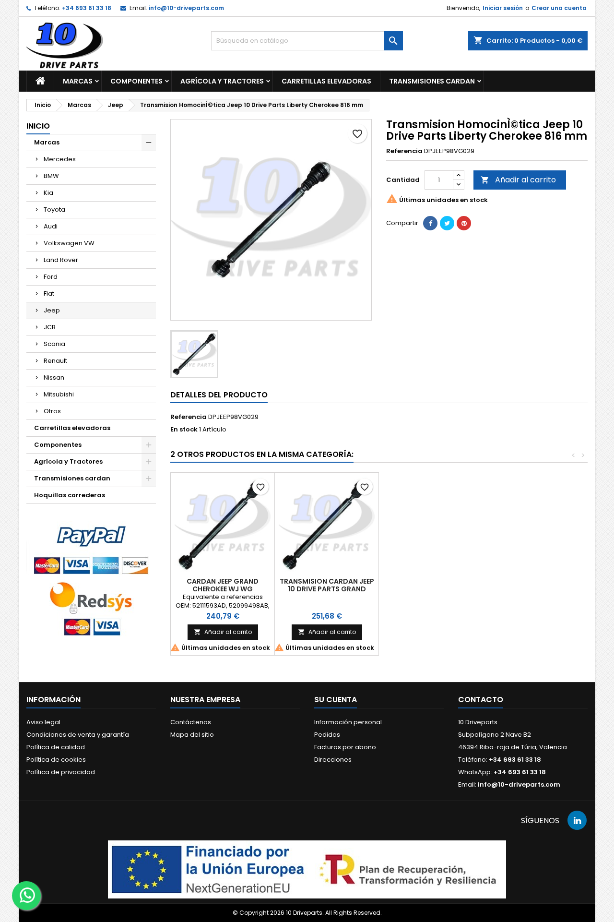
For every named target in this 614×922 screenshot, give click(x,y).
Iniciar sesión (503, 8)
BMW (51, 175)
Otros (52, 411)
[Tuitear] (447, 223)
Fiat (49, 293)
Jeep (52, 310)
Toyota (54, 209)
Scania (54, 343)
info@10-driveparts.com (186, 8)
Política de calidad (55, 747)
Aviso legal (43, 722)
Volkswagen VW (69, 243)
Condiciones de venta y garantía (77, 734)
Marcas (78, 81)
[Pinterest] (464, 223)
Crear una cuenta (559, 8)
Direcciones (333, 759)
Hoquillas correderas (69, 495)
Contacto (480, 699)
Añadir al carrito (518, 179)
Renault (55, 360)
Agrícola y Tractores (222, 81)
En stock (184, 429)
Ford (51, 276)
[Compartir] (430, 223)
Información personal (348, 722)
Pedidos (327, 734)
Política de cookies (56, 759)
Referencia (404, 151)
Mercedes (60, 159)
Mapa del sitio (192, 734)
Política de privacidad (60, 772)
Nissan (54, 377)
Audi (51, 226)
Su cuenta (335, 699)
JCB (50, 327)
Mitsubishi (59, 394)
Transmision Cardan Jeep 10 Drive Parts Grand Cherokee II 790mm (327, 588)
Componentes (136, 81)
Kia (48, 192)
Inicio (38, 126)
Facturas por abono (345, 747)
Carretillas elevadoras (326, 81)
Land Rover (61, 259)
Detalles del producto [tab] (219, 394)
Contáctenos (190, 722)
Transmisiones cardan (432, 81)
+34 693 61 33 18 (86, 8)
